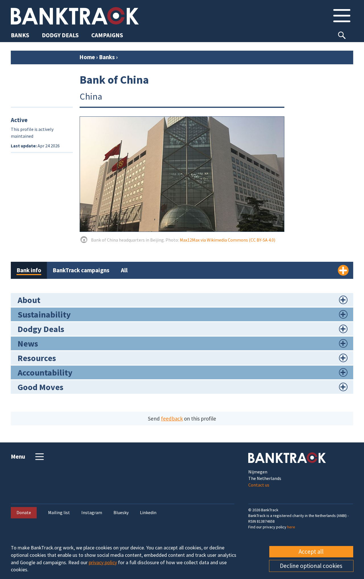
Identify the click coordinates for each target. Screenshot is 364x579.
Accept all (311, 551)
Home (87, 57)
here (291, 526)
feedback (172, 418)
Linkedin (148, 512)
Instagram (91, 512)
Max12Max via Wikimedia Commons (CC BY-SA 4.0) (227, 240)
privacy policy (103, 562)
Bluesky (121, 512)
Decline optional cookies (311, 566)
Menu (18, 456)
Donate (23, 512)
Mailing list (59, 512)
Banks (107, 57)
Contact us (258, 485)
